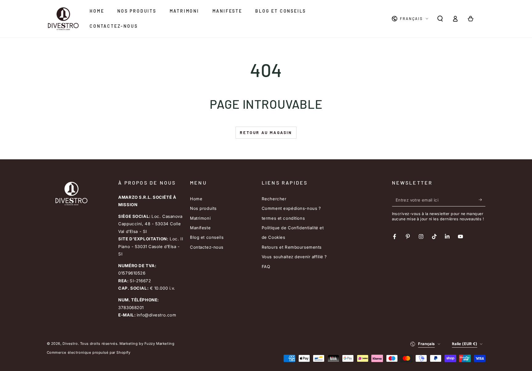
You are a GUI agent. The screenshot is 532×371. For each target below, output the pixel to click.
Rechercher (274, 198)
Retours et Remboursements (292, 247)
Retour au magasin (266, 132)
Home (196, 198)
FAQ (266, 266)
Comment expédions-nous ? (291, 208)
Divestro (70, 343)
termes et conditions (283, 218)
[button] (440, 18)
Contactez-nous (207, 247)
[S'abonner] (482, 200)
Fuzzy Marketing (159, 343)
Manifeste (200, 227)
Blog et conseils (207, 237)
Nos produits (203, 208)
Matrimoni (200, 218)
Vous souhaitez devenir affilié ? (294, 256)
